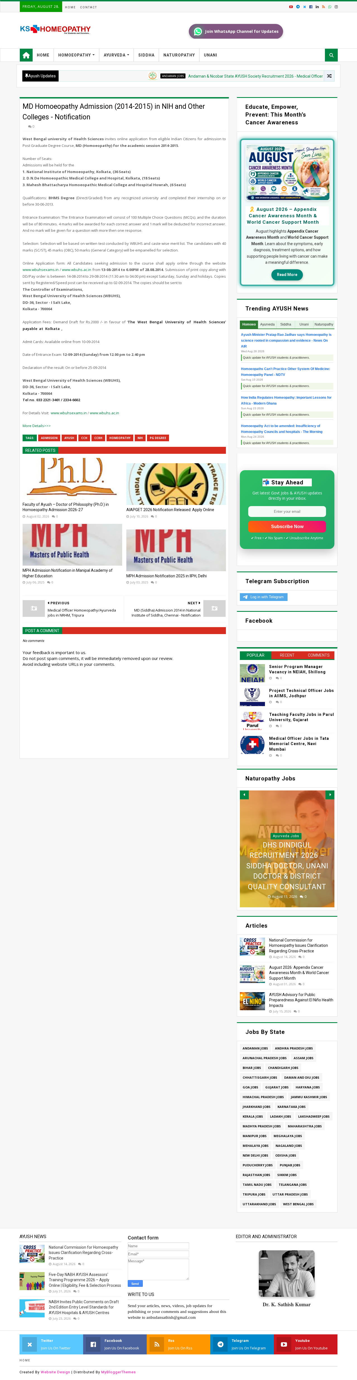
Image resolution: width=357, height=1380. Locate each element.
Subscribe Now (287, 526)
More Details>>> (37, 425)
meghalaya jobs (288, 1136)
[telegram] (298, 6)
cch (84, 438)
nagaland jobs (289, 1146)
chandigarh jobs (283, 1068)
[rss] (323, 6)
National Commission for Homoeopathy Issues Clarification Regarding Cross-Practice (298, 945)
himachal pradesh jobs (263, 1097)
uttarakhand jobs (259, 1204)
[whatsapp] (329, 6)
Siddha (146, 55)
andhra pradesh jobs (294, 1048)
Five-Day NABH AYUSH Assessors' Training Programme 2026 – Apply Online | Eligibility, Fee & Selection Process (85, 1280)
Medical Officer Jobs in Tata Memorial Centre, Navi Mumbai (299, 743)
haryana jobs (308, 1087)
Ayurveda (115, 55)
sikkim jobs (287, 1175)
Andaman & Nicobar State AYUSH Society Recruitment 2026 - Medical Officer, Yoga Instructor (240, 76)
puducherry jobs (258, 1165)
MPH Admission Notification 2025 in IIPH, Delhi (166, 576)
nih (140, 438)
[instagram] (336, 6)
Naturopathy (179, 55)
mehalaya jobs (256, 1146)
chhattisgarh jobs (260, 1077)
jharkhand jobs (257, 1107)
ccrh (98, 438)
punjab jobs (290, 1165)
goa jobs (250, 1087)
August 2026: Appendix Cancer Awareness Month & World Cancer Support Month (299, 972)
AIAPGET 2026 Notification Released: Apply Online (170, 509)
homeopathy (120, 438)
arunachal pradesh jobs (265, 1058)
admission (49, 438)
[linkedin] (317, 6)
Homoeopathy (74, 55)
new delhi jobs (255, 1155)
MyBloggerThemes (118, 1372)
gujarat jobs (277, 1087)
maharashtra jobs (305, 1126)
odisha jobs (285, 1155)
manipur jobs (255, 1136)
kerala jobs (253, 1116)
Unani (210, 55)
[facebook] (310, 6)
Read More (287, 274)
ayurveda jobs (286, 836)
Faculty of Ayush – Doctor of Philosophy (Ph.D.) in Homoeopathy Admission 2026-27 (66, 507)
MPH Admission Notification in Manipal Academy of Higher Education (68, 573)
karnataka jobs (292, 1107)
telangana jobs (293, 1184)
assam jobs (303, 1058)
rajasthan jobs (256, 1175)
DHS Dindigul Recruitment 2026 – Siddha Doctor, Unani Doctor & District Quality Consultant (287, 866)
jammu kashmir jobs (309, 1097)
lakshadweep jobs (314, 1116)
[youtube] (291, 6)
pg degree (158, 438)
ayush (69, 438)
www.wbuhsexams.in (41, 269)
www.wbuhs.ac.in (76, 269)
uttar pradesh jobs (290, 1194)
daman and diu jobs (301, 1077)
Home (70, 7)
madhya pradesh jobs (262, 1126)
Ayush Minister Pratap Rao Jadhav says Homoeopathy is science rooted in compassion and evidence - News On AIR (286, 340)
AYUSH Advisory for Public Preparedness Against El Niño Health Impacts (301, 1000)
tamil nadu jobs (257, 1184)
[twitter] (304, 6)
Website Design (55, 1372)
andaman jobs (143, 76)
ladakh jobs (280, 1116)
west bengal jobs (298, 1204)
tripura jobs (254, 1194)
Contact (88, 7)
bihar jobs (252, 1068)
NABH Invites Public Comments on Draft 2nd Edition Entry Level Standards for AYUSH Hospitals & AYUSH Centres (84, 1307)
